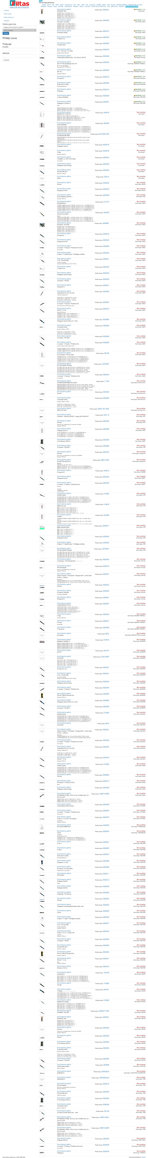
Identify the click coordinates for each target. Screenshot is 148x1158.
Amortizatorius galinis (64, 9)
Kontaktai (6, 10)
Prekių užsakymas (9, 17)
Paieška (6, 33)
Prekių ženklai (7, 14)
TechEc (143, 1157)
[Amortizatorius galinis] (42, 11)
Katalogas (6, 20)
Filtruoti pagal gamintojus (46, 2)
